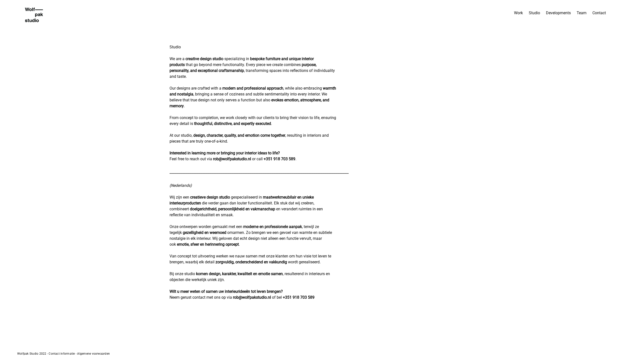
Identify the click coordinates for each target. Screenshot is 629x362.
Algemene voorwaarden (93, 353)
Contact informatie (62, 353)
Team (581, 13)
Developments (558, 13)
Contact (599, 13)
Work (518, 13)
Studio (534, 13)
